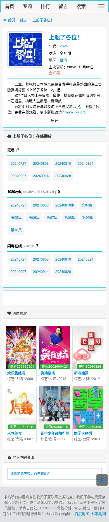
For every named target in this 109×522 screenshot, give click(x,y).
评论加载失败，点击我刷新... (31, 474)
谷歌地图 (98, 513)
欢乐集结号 (16, 372)
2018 (62, 378)
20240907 (18, 175)
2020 (96, 438)
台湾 (63, 59)
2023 (62, 438)
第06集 (34, 217)
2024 (64, 45)
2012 (96, 378)
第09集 (87, 217)
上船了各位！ (43, 19)
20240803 (41, 163)
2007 (29, 438)
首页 (9, 6)
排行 (45, 6)
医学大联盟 (83, 433)
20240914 (41, 175)
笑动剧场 (48, 372)
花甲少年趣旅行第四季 (59, 433)
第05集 (16, 217)
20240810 (63, 163)
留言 (63, 6)
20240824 (85, 163)
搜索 (81, 6)
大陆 (19, 378)
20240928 (63, 175)
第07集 (52, 217)
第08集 (69, 217)
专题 (27, 6)
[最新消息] (102, 480)
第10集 (16, 229)
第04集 (87, 205)
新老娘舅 (81, 372)
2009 (29, 378)
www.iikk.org (75, 112)
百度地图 (82, 513)
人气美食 (14, 433)
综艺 (23, 19)
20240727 (18, 163)
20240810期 (65, 205)
